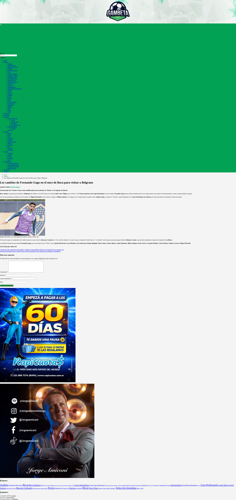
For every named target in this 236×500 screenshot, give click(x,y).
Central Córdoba (12, 74)
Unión (9, 110)
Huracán (9, 85)
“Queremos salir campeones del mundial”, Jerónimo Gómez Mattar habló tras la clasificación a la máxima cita (32, 250)
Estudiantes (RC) (12, 79)
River (9, 100)
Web (1, 282)
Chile (9, 137)
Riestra (9, 98)
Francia (9, 156)
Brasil (9, 135)
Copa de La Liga (57, 485)
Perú (8, 146)
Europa (6, 151)
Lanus (199, 485)
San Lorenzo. (111, 488)
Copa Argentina (50, 485)
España (9, 155)
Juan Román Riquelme (189, 485)
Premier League (44, 488)
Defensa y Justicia (12, 75)
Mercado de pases (36, 488)
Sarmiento (10, 105)
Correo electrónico (6, 278)
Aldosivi (9, 64)
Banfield (9, 69)
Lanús (9, 92)
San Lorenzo (11, 103)
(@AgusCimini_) (15, 187)
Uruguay (10, 148)
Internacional (7, 161)
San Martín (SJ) (15, 125)
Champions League (13, 166)
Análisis (4, 485)
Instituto (9, 90)
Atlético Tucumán (12, 67)
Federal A (10, 130)
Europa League (11, 168)
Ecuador (9, 140)
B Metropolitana (12, 127)
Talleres (9, 107)
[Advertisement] (118, 39)
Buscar (2, 53)
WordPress (15, 499)
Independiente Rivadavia (14, 88)
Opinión (6, 171)
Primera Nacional (12, 118)
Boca (8, 72)
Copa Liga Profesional (97, 485)
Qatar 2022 (66, 488)
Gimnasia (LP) (11, 80)
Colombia (10, 138)
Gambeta (13, 496)
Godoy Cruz (11, 84)
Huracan (168, 485)
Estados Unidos (12, 142)
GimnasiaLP (163, 485)
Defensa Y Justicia (118, 485)
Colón (13, 120)
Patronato (14, 123)
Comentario (4, 272)
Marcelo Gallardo (24, 488)
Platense (9, 95)
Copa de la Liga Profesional (68, 485)
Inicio (5, 60)
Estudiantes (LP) (12, 77)
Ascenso (6, 117)
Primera (6, 62)
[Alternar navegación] (0, 24)
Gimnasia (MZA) (12, 82)
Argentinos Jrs (11, 65)
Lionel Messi (223, 485)
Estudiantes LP (145, 485)
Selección (6, 115)
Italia (8, 160)
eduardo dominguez (126, 485)
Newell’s (10, 93)
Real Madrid (79, 488)
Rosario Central (12, 102)
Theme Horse (10, 497)
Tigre (8, 108)
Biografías (7, 170)
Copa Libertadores (12, 163)
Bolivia (9, 133)
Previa (51, 488)
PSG (61, 488)
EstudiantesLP (138, 485)
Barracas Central (12, 70)
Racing (9, 97)
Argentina (12, 485)
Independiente (11, 87)
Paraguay (10, 145)
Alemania (10, 153)
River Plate (93, 488)
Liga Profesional (209, 485)
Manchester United (11, 488)
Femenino (6, 113)
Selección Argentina (126, 488)
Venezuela (10, 150)
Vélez (9, 112)
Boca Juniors (34, 485)
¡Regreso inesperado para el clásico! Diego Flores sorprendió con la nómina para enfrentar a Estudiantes (30, 251)
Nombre (3, 275)
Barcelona (19, 485)
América (6, 132)
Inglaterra (10, 158)
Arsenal (13, 128)
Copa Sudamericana (13, 165)
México (9, 143)
